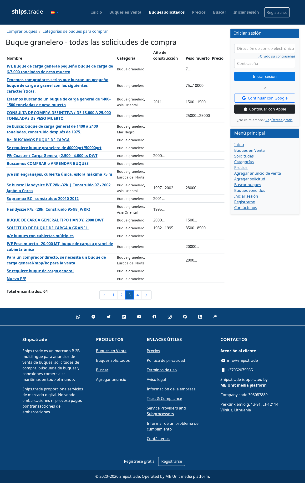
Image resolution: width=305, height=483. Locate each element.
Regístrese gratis (279, 120)
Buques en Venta (125, 12)
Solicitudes (244, 156)
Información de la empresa (171, 389)
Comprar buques (21, 31)
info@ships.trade (242, 360)
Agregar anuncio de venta (257, 173)
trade (27, 11)
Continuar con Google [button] (268, 98)
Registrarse (277, 12)
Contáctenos (245, 207)
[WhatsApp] (78, 317)
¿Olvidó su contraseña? (277, 56)
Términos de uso (162, 370)
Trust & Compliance (164, 398)
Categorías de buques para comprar (75, 31)
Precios (199, 12)
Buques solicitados (167, 12)
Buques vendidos (249, 190)
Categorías (244, 161)
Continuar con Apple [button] (267, 109)
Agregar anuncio (111, 379)
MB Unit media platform (187, 476)
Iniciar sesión (246, 12)
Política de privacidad (166, 360)
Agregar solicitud (249, 179)
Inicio (96, 12)
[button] (54, 12)
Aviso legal (156, 379)
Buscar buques (247, 184)
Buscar (219, 12)
